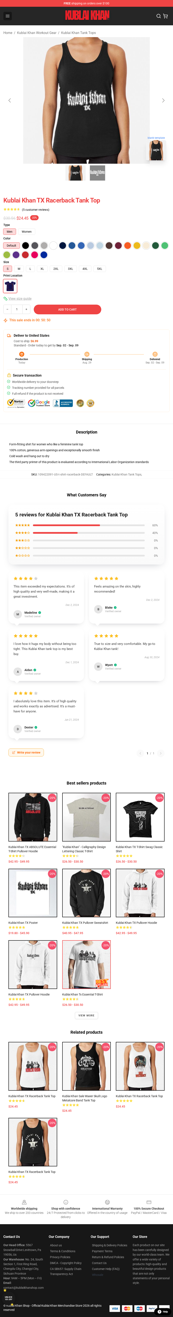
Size (6, 262)
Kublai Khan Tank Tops (78, 33)
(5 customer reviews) (35, 209)
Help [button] (165, 1311)
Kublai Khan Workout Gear (36, 33)
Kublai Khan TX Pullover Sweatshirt (85, 922)
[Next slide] (163, 100)
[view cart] (165, 16)
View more (86, 1015)
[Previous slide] (9, 100)
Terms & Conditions (62, 1251)
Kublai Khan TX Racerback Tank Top (31, 1096)
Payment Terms (102, 1251)
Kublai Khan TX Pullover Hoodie (136, 922)
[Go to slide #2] (97, 173)
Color (7, 238)
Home (7, 33)
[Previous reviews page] (140, 753)
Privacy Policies (60, 1257)
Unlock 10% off (8, 1298)
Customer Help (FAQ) (106, 1269)
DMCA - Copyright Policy (66, 1263)
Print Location (12, 275)
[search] (158, 16)
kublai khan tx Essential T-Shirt (82, 994)
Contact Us (99, 1263)
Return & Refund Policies (108, 1257)
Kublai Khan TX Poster (23, 922)
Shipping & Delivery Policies (109, 1245)
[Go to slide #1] (75, 173)
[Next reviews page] (161, 753)
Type (6, 225)
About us (56, 1245)
